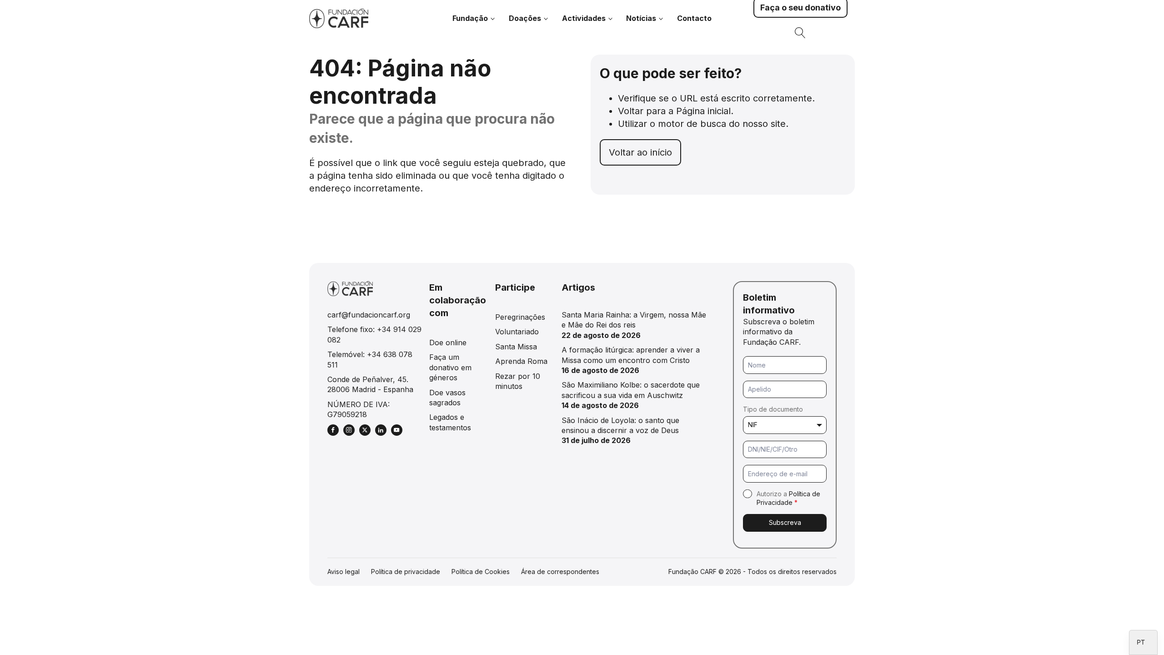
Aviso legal (343, 571)
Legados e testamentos (450, 422)
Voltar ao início (640, 152)
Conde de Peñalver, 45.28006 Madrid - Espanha (370, 384)
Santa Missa (516, 346)
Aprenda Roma (521, 361)
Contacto (694, 18)
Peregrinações (520, 317)
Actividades (584, 18)
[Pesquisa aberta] (800, 33)
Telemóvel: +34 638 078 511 (369, 359)
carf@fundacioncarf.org (368, 314)
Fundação (470, 18)
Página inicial (703, 111)
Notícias (641, 18)
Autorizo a (788, 498)
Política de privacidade (405, 571)
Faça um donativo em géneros (450, 367)
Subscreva (785, 522)
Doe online (448, 342)
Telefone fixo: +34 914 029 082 (374, 334)
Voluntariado (517, 331)
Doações (525, 18)
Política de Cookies (481, 571)
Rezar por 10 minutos (517, 381)
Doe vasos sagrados (447, 397)
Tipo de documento (773, 409)
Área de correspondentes (560, 571)
